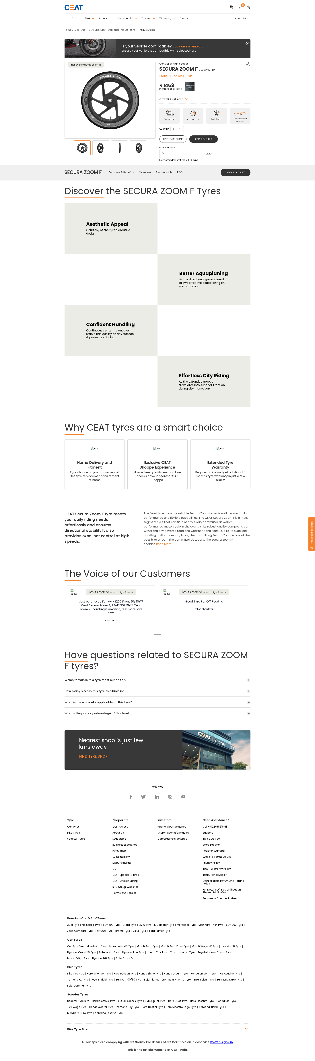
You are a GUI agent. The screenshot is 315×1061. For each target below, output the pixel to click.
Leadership (119, 839)
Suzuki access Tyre (130, 1001)
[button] (248, 7)
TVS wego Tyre (77, 1007)
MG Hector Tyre (164, 925)
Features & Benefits (121, 172)
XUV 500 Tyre (111, 925)
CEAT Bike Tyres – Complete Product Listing (112, 29)
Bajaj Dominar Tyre (79, 985)
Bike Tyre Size (75, 973)
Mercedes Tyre (186, 925)
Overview (145, 172)
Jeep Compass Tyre (80, 931)
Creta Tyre (129, 925)
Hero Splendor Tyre (99, 973)
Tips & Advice (211, 839)
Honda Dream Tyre (176, 973)
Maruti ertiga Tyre (78, 958)
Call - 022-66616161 (215, 826)
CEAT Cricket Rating (125, 881)
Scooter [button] (103, 18)
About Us (118, 832)
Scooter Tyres (76, 839)
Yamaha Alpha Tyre (211, 1007)
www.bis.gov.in (221, 1042)
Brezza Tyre (122, 931)
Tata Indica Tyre (109, 952)
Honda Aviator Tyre (101, 1007)
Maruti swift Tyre (147, 946)
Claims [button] (184, 18)
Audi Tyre (73, 925)
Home (68, 29)
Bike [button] (88, 18)
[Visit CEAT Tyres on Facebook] (131, 797)
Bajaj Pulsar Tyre (204, 979)
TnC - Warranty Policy (217, 869)
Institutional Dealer (215, 875)
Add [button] (209, 154)
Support (208, 832)
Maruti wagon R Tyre (205, 946)
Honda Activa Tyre (103, 1001)
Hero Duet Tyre (177, 1001)
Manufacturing (121, 863)
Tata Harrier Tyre (159, 931)
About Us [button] (241, 18)
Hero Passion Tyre (125, 973)
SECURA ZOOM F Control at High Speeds (111, 592)
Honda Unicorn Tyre (203, 973)
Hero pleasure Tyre (202, 1001)
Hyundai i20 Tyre (102, 958)
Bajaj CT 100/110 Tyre (128, 979)
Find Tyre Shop (93, 756)
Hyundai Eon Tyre (133, 952)
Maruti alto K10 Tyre (121, 946)
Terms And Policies (124, 893)
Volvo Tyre (139, 931)
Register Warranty (214, 851)
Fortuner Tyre (104, 931)
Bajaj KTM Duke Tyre (229, 979)
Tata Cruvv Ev (125, 958)
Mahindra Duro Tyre (79, 1013)
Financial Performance (172, 826)
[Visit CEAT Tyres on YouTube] (183, 797)
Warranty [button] (165, 18)
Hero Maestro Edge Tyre (181, 1007)
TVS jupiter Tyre (155, 1001)
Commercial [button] (125, 18)
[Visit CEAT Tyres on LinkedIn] (157, 797)
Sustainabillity (121, 857)
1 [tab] (157, 634)
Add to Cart (203, 139)
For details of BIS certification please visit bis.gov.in (222, 891)
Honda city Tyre (157, 952)
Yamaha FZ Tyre (77, 979)
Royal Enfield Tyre (102, 979)
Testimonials (164, 172)
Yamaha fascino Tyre (109, 1013)
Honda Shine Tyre (150, 973)
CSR (114, 869)
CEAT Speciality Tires (125, 875)
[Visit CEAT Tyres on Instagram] (170, 797)
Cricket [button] (146, 18)
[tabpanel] (111, 609)
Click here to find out (188, 46)
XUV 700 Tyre (234, 925)
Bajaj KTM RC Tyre (179, 979)
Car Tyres (73, 826)
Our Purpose (120, 826)
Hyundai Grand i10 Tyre (81, 952)
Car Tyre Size (75, 946)
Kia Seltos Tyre (91, 925)
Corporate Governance (172, 839)
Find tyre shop (173, 139)
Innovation (119, 851)
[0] (240, 7)
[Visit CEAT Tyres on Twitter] (143, 797)
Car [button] (74, 18)
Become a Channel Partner (220, 898)
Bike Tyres (80, 29)
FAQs (180, 172)
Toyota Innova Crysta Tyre (215, 952)
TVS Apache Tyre (229, 973)
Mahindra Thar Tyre (211, 925)
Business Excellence (124, 845)
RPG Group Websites (125, 887)
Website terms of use (217, 857)
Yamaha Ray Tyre (127, 1007)
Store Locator (211, 845)
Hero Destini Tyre (152, 1007)
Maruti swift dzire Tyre (175, 946)
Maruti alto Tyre (97, 946)
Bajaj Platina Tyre (155, 979)
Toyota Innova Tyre (182, 952)
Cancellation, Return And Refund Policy (223, 882)
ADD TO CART (235, 172)
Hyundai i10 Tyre (231, 946)
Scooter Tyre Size (78, 1001)
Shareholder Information (173, 832)
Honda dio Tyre (226, 1001)
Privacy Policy (211, 863)
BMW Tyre (145, 925)
